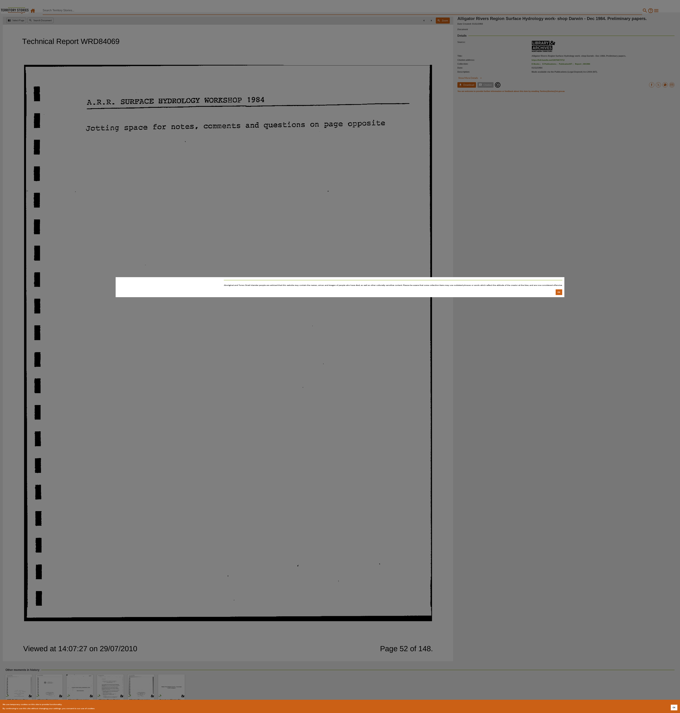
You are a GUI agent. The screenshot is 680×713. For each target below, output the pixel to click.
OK (558, 292)
